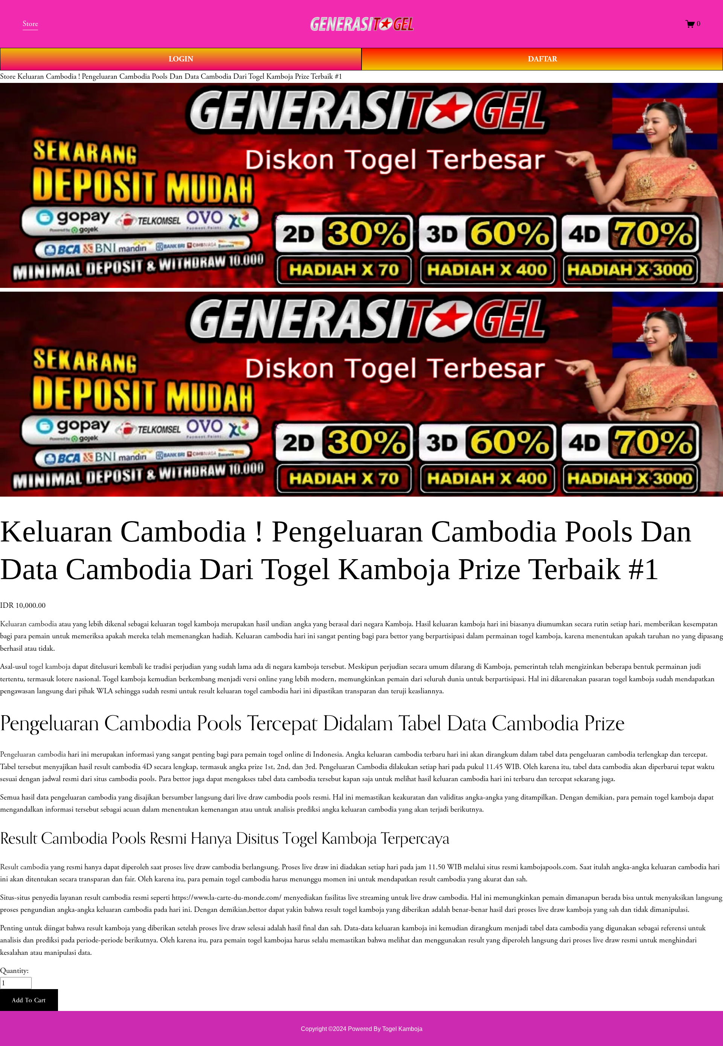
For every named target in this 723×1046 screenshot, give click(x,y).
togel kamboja (49, 666)
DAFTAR (542, 59)
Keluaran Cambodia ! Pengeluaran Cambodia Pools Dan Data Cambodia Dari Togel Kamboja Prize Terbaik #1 (179, 76)
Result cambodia (24, 867)
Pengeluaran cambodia (33, 754)
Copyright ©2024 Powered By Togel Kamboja (362, 1028)
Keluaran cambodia (28, 624)
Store (7, 76)
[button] (29, 1000)
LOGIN (181, 59)
